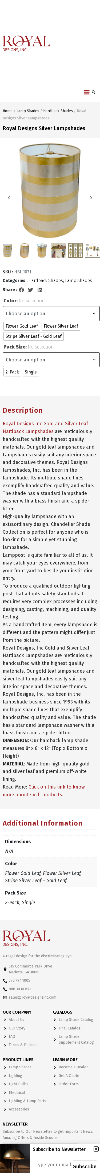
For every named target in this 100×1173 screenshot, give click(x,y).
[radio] (22, 326)
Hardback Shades (58, 111)
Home (8, 111)
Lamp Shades (28, 111)
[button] (21, 290)
